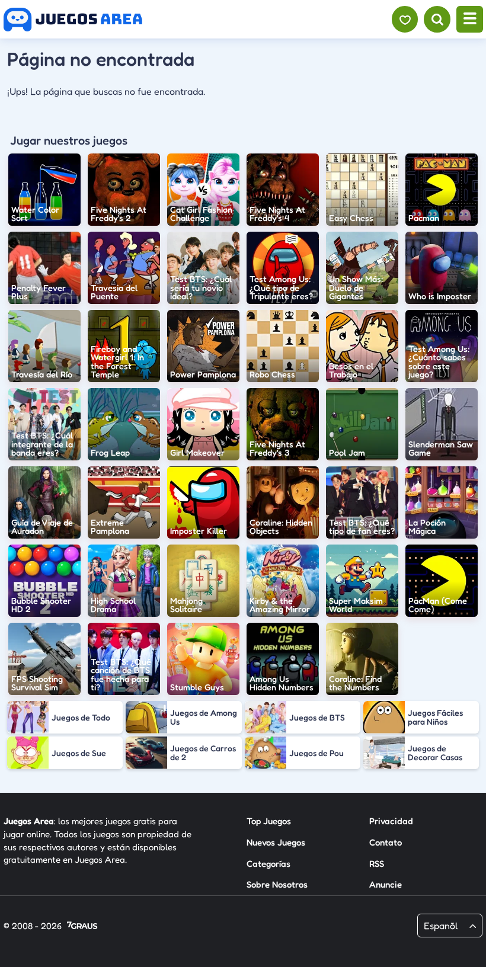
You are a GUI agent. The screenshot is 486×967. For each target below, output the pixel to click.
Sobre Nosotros (277, 884)
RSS (376, 863)
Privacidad (391, 821)
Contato (385, 842)
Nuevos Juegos (276, 842)
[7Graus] (82, 926)
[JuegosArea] (73, 19)
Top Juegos (269, 821)
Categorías (268, 863)
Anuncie (385, 884)
